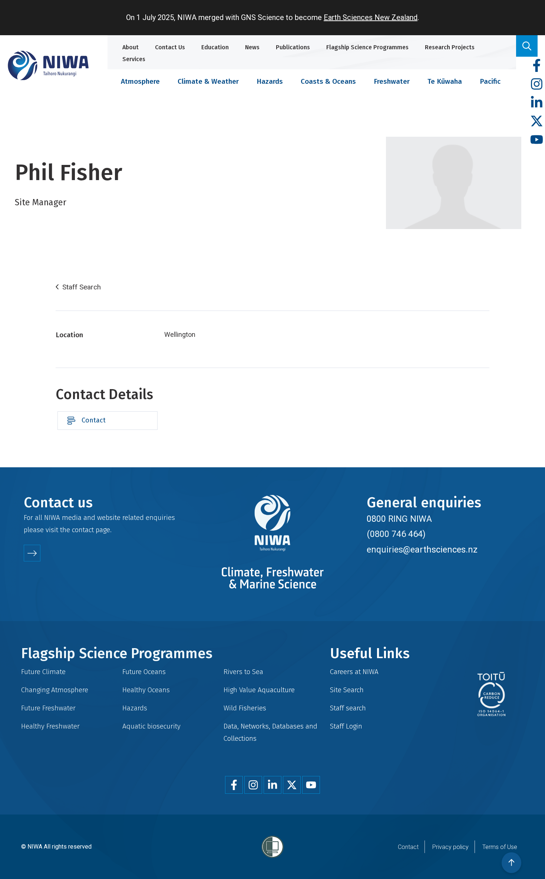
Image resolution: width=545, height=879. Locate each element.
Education (215, 47)
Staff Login (346, 726)
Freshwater (392, 81)
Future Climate (43, 671)
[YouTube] (536, 140)
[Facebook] (536, 65)
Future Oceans (144, 671)
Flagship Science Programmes (367, 47)
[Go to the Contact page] (32, 553)
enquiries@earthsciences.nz (422, 549)
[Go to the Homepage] (48, 65)
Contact (94, 420)
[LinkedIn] (536, 102)
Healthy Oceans (146, 690)
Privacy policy (450, 846)
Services (133, 59)
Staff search (348, 708)
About (130, 47)
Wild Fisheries (245, 708)
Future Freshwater (48, 708)
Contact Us (170, 47)
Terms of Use (499, 846)
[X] (536, 121)
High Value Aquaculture (259, 690)
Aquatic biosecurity (151, 726)
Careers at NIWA (354, 671)
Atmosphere (140, 81)
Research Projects (450, 47)
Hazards (270, 81)
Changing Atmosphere (54, 690)
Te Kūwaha (444, 81)
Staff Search (81, 287)
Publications (293, 47)
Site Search (347, 690)
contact (83, 529)
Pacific (490, 81)
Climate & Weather (208, 81)
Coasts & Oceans (328, 81)
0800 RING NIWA (399, 519)
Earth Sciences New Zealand (370, 17)
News (252, 47)
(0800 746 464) (396, 534)
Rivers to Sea (243, 671)
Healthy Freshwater (50, 726)
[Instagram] (536, 84)
